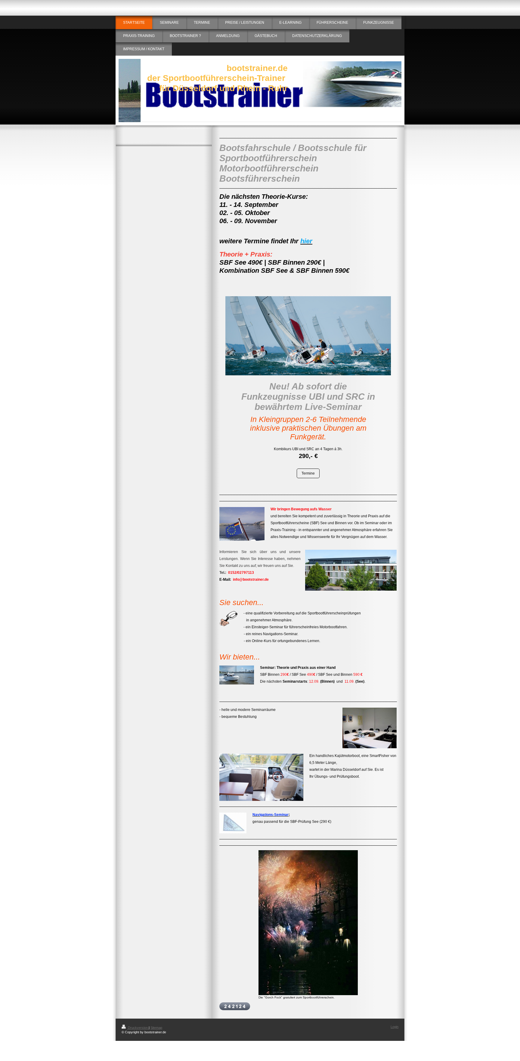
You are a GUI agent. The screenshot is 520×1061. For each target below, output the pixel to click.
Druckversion (138, 1027)
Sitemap (156, 1027)
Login (394, 1027)
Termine (308, 473)
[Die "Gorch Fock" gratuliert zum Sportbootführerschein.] (308, 922)
